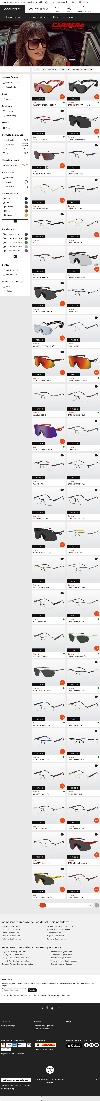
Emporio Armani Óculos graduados (17, 964)
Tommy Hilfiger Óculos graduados (65, 961)
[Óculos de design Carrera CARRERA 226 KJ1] (48, 499)
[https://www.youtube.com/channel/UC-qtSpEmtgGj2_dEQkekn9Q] (96, 1045)
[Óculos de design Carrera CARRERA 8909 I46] (48, 844)
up (96, 1079)
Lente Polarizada (11, 270)
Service (37, 1021)
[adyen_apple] (29, 1045)
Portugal (85, 2)
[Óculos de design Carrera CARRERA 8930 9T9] (48, 706)
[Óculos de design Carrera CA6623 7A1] (48, 223)
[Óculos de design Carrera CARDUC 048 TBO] (48, 568)
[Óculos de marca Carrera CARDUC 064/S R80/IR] (48, 671)
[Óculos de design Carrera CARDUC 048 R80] (48, 396)
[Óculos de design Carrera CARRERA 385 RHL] (48, 189)
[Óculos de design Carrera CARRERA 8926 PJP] (48, 740)
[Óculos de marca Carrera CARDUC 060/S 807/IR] (48, 292)
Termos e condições (9, 1085)
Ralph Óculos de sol (55, 936)
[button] (12, 9)
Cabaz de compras (84, 11)
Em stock (9, 111)
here (68, 995)
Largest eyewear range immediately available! (25, 2)
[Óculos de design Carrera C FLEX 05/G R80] (48, 637)
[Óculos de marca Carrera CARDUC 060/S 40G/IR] (48, 878)
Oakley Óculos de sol (11, 929)
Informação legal (8, 1089)
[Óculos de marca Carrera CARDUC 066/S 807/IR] (48, 534)
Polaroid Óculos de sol (11, 939)
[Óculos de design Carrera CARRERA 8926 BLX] (48, 775)
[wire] (6, 1049)
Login (69, 11)
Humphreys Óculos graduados (15, 958)
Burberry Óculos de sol (56, 939)
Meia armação (11, 165)
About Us (5, 1021)
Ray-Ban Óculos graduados (14, 952)
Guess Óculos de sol (55, 933)
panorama (9, 144)
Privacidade (25, 1085)
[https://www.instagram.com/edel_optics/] (91, 1045)
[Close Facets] (15, 69)
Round (8, 182)
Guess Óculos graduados (61, 955)
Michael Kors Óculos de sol (58, 929)
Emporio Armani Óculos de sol (59, 926)
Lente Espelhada (11, 274)
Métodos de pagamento (44, 1026)
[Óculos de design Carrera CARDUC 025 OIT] (48, 120)
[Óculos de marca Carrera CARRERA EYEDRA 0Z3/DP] (48, 86)
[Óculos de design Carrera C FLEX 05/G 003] (48, 602)
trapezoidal (9, 186)
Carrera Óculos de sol (11, 936)
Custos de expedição (43, 1029)
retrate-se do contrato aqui (16, 1080)
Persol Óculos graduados (61, 952)
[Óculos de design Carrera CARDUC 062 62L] (48, 809)
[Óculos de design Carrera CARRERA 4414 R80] (48, 258)
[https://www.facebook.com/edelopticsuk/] (86, 1045)
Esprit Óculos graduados (61, 964)
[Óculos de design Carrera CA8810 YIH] (48, 465)
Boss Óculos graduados (61, 958)
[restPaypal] (22, 1045)
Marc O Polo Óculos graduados (15, 961)
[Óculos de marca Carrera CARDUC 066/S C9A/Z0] (48, 430)
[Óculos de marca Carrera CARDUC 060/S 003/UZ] (48, 361)
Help (68, 1021)
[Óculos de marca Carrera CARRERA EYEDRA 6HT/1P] (48, 327)
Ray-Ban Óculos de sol (11, 926)
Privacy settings (8, 1026)
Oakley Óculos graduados (13, 955)
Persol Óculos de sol (11, 933)
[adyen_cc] (3, 1045)
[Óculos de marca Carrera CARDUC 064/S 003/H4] (48, 155)
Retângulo (9, 140)
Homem (8, 99)
